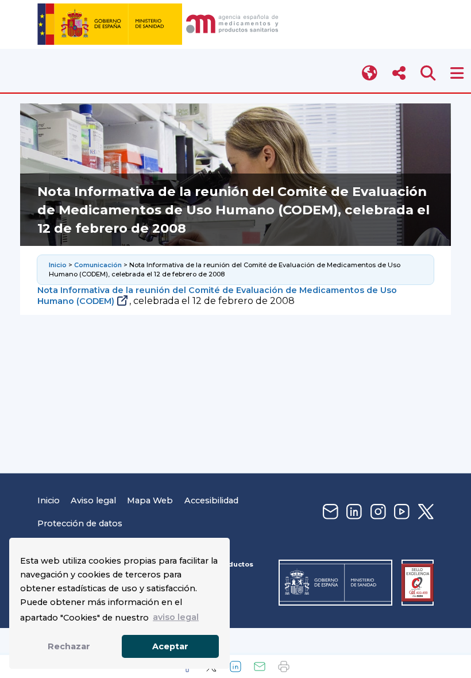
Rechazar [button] (69, 646)
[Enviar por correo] (259, 666)
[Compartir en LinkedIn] (235, 666)
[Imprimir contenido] (283, 666)
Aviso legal (93, 500)
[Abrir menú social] (399, 73)
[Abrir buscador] (428, 73)
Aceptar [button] (170, 646)
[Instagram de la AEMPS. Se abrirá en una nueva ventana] (377, 512)
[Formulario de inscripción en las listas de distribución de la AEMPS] (329, 512)
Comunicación (98, 265)
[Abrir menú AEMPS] (457, 73)
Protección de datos (79, 523)
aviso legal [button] (176, 617)
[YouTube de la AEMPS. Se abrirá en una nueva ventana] (400, 512)
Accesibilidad (211, 500)
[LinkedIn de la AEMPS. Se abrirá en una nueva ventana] (352, 512)
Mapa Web (150, 500)
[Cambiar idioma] (370, 73)
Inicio (58, 265)
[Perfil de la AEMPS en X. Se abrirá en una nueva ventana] (424, 512)
